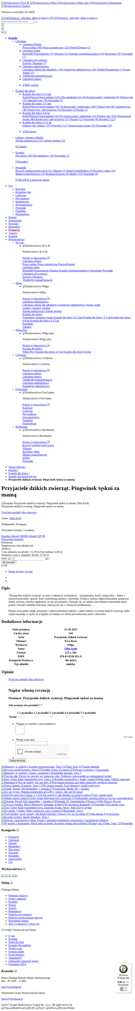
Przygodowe (29, 414)
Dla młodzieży (43, 155)
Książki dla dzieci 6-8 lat (77, 351)
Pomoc (12, 905)
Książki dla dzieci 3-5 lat (97, 317)
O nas (11, 935)
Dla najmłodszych (73, 97)
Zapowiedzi (15, 858)
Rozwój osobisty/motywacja (33, 170)
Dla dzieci (23, 155)
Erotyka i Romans (34, 63)
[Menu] (129, 965)
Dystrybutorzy (16, 954)
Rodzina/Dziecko (57, 173)
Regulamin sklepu (18, 920)
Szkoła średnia (54, 140)
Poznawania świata (82, 125)
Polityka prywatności (20, 914)
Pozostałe (55, 100)
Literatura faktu (31, 267)
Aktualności (15, 957)
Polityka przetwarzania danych (25, 917)
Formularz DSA (17, 964)
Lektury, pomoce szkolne (36, 308)
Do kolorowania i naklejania (78, 116)
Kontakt (12, 901)
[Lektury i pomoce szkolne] (21, 146)
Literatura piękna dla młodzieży (42, 69)
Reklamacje (14, 911)
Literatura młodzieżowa (35, 301)
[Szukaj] (36, 22)
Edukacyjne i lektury (36, 125)
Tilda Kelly (15, 518)
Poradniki (27, 323)
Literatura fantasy (32, 376)
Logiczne (27, 410)
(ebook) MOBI (19, 536)
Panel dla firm (16, 942)
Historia (62, 53)
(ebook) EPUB (36, 536)
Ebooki (12, 843)
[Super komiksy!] (21, 161)
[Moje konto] (2, 25)
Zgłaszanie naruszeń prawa (23, 961)
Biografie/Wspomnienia (38, 53)
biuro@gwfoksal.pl (12, 998)
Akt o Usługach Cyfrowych (23, 923)
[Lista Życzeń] (2, 28)
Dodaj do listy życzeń (20, 571)
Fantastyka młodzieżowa (79, 69)
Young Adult (93, 304)
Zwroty (12, 908)
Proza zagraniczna (56, 47)
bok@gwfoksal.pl (11, 986)
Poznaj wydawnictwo (34, 257)
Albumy (59, 170)
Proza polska (32, 47)
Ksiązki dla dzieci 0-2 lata (68, 317)
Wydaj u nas (15, 948)
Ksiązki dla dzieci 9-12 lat (44, 320)
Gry (10, 862)
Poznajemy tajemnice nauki (38, 317)
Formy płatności (17, 898)
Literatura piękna (31, 261)
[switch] (123, 989)
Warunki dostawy (18, 895)
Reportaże (113, 53)
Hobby (76, 173)
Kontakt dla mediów (19, 945)
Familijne (27, 420)
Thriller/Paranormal (109, 69)
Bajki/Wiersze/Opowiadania (41, 97)
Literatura (13, 840)
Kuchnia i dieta (104, 170)
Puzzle (82, 109)
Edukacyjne (106, 106)
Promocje (13, 836)
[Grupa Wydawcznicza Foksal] (49, 17)
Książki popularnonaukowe (87, 53)
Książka (6, 536)
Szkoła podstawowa (29, 140)
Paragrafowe (29, 423)
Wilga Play (28, 351)
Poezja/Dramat (80, 47)
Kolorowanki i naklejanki (103, 97)
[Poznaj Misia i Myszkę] (29, 131)
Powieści (107, 119)
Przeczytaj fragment (12, 539)
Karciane (27, 407)
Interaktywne (38, 100)
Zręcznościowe (30, 417)
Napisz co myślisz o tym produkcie (35, 723)
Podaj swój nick (25, 739)
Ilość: (4, 558)
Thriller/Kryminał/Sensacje (37, 280)
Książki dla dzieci (32, 314)
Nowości (13, 852)
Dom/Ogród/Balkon (79, 170)
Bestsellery (14, 846)
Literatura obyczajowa (34, 273)
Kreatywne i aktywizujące (44, 109)
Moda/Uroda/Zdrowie (30, 173)
